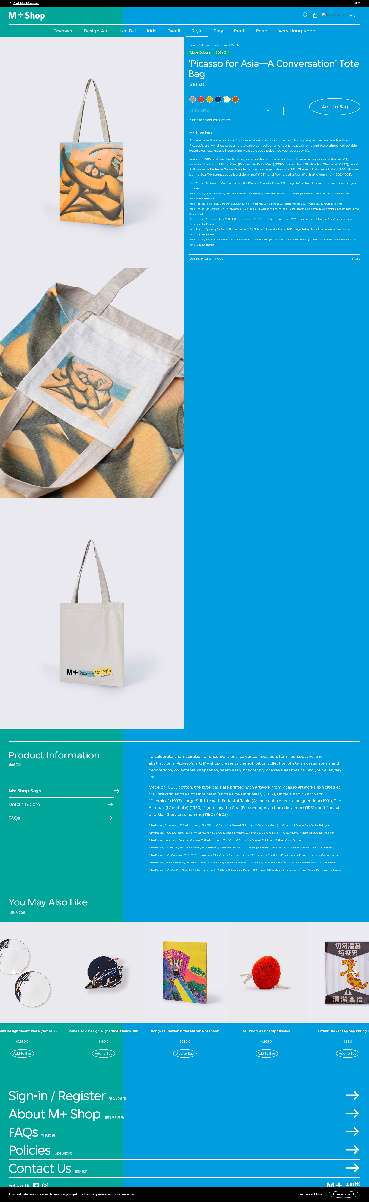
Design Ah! (96, 30)
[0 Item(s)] (315, 15)
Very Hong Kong (297, 30)
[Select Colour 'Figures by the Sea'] (227, 99)
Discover (63, 30)
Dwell (173, 30)
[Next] (353, 972)
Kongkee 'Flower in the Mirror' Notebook (185, 1031)
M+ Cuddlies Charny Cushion (266, 1031)
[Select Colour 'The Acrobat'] (192, 99)
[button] (333, 15)
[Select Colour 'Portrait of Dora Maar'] (235, 99)
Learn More (313, 1194)
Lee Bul (128, 30)
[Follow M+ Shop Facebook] (36, 1185)
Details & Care (200, 258)
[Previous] (15, 972)
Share (356, 258)
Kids (152, 30)
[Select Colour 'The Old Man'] (209, 99)
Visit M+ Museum (26, 3)
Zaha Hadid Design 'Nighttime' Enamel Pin (103, 1031)
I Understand (343, 1194)
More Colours (200, 52)
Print (239, 30)
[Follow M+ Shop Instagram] (45, 1185)
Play (218, 30)
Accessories (213, 45)
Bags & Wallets (231, 45)
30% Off (222, 52)
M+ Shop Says (25, 790)
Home (192, 45)
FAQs (219, 258)
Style (197, 30)
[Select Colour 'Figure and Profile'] (201, 99)
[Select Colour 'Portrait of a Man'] (218, 99)
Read (262, 30)
